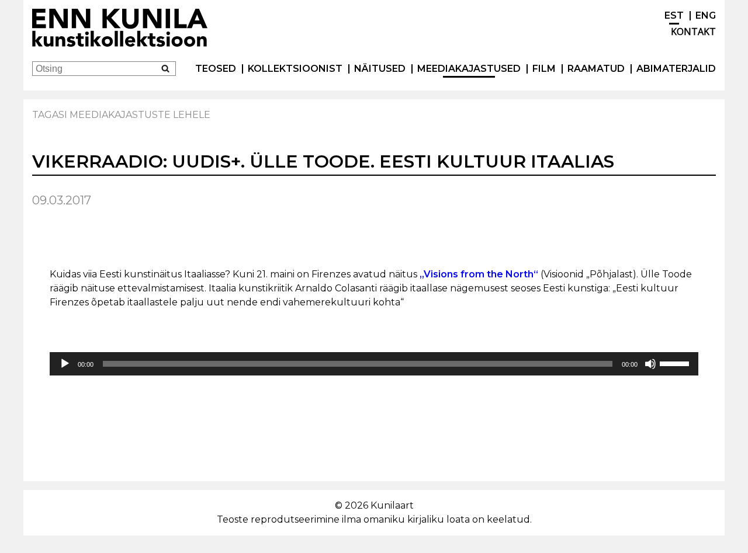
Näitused (380, 68)
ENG (705, 15)
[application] (374, 363)
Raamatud (596, 68)
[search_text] (165, 68)
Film (544, 68)
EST (674, 15)
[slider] (676, 362)
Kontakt (693, 31)
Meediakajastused (469, 68)
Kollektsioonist (295, 68)
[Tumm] (650, 364)
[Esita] (65, 364)
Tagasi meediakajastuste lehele (121, 114)
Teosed (215, 68)
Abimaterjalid (676, 68)
